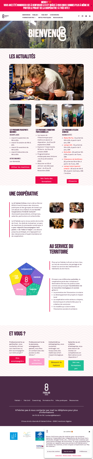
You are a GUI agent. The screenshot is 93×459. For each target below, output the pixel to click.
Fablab (35, 15)
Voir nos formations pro (76, 365)
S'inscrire (73, 181)
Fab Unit (44, 15)
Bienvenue (26, 15)
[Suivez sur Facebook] (78, 16)
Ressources (58, 17)
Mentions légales (67, 455)
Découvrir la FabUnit (56, 363)
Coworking (54, 15)
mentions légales (65, 421)
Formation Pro (28, 17)
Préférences (83, 451)
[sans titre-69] (56, 212)
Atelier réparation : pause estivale (46, 84)
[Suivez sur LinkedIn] (89, 16)
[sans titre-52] (77, 228)
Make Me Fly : (69, 138)
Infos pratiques (44, 17)
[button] (89, 432)
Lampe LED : (68, 145)
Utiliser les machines (20, 167)
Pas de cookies (68, 451)
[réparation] (77, 212)
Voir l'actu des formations (46, 180)
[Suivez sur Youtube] (86, 16)
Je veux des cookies (53, 451)
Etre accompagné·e (17, 359)
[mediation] (56, 228)
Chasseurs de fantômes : (73, 159)
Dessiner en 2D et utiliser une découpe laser (46, 165)
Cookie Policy (58, 455)
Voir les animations (37, 361)
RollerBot (67, 152)
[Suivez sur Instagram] (82, 16)
